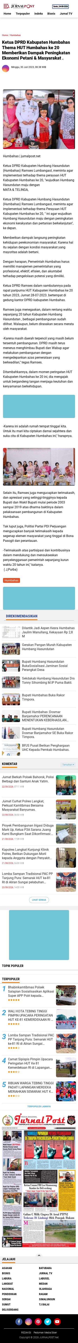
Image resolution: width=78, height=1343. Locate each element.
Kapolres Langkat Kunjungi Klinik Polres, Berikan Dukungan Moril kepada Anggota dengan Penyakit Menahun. (26, 854)
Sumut (6, 1304)
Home (7, 13)
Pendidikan (9, 1294)
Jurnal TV (66, 13)
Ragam (43, 1294)
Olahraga (45, 1288)
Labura (6, 1278)
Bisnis (51, 13)
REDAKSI (26, 1332)
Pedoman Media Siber (45, 1332)
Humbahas (15, 35)
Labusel (44, 1278)
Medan (43, 1283)
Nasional (8, 1288)
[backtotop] (39, 1257)
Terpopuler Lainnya (39, 1106)
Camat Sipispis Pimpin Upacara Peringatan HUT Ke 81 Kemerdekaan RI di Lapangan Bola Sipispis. (30, 1063)
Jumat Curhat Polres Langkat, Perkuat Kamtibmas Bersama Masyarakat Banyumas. (23, 805)
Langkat (7, 1283)
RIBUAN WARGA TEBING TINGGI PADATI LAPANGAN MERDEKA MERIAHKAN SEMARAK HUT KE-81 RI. (31, 1087)
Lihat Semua (39, 900)
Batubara (45, 1268)
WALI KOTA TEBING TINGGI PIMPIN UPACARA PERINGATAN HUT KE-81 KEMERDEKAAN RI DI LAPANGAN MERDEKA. (31, 1015)
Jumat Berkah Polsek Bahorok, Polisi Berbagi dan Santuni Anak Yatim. (28, 779)
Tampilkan (67, 764)
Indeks (38, 13)
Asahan (7, 1268)
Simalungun (47, 1299)
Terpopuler (23, 13)
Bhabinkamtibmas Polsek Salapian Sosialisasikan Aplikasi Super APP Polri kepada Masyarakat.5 (31, 991)
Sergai (6, 1299)
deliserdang (10, 1309)
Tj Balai (44, 1304)
